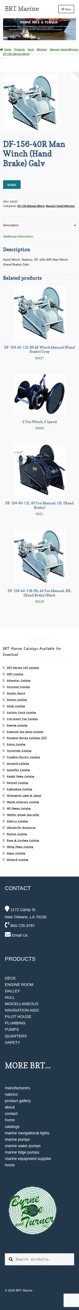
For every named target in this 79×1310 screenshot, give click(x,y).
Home (7, 49)
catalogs (12, 1126)
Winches (42, 49)
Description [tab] (11, 225)
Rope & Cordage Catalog (23, 840)
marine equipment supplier (28, 1158)
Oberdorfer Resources (21, 828)
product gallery (18, 1101)
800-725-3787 (22, 925)
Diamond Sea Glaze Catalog (25, 732)
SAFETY (12, 1042)
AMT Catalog (15, 674)
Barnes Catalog (17, 700)
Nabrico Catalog (17, 821)
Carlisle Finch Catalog (21, 712)
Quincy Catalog (17, 834)
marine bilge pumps (22, 1152)
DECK (10, 978)
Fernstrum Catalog (19, 751)
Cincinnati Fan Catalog (22, 719)
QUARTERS (16, 1036)
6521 (39, 508)
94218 (40, 596)
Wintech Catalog (17, 860)
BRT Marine (22, 8)
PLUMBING (15, 1023)
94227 (39, 352)
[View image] (39, 1210)
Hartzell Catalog (17, 783)
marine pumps (17, 1139)
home (10, 1120)
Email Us (19, 935)
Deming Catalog (17, 725)
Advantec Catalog (19, 680)
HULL (10, 997)
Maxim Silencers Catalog (23, 802)
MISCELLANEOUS (21, 1004)
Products (19, 49)
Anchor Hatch (16, 693)
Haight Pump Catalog (20, 776)
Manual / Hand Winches (64, 49)
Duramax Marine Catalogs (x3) (27, 738)
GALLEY (12, 991)
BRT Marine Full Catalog (23, 668)
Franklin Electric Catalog (23, 757)
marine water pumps (23, 1146)
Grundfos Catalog (18, 770)
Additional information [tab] (18, 236)
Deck (31, 49)
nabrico (11, 1094)
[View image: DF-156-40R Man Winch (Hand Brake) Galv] (39, 103)
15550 (39, 425)
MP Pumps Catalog (19, 808)
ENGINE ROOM (19, 984)
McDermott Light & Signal (24, 796)
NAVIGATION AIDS (22, 1010)
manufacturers (17, 1088)
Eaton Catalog (16, 744)
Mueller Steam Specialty (23, 815)
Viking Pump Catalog (20, 847)
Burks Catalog (16, 706)
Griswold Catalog (18, 763)
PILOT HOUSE (18, 1016)
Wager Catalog (16, 853)
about (10, 1107)
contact (11, 1113)
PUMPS (12, 1029)
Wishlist (11, 184)
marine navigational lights (27, 1133)
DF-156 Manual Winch (16, 53)
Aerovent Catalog (18, 687)
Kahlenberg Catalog (19, 789)
